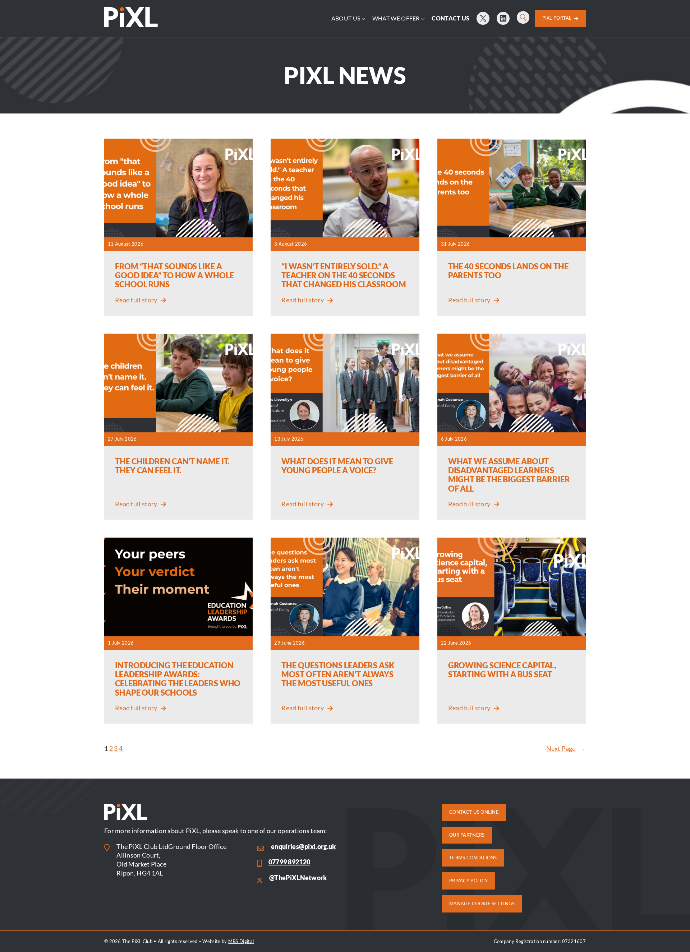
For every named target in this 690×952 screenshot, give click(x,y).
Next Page (566, 748)
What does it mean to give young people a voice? (337, 466)
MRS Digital (241, 941)
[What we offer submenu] (423, 18)
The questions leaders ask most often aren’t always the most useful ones (338, 674)
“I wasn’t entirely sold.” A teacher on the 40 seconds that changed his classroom (343, 275)
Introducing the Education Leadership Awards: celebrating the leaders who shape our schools (177, 679)
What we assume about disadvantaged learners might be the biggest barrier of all (509, 475)
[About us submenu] (363, 18)
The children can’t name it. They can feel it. (172, 466)
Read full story (136, 300)
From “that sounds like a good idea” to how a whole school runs (174, 275)
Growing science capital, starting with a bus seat (502, 670)
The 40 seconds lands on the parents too (508, 271)
